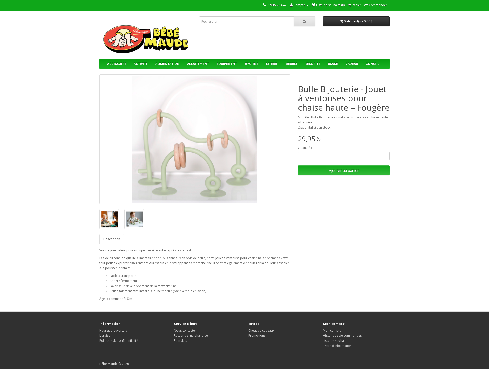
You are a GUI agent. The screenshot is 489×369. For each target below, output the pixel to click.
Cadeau (352, 64)
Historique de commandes (342, 335)
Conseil (372, 64)
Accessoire (116, 64)
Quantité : (305, 148)
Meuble (291, 64)
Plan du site (182, 340)
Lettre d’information (337, 346)
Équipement (226, 64)
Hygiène (252, 64)
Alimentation (167, 64)
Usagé (333, 64)
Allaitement (198, 64)
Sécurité (312, 64)
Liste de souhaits (335, 340)
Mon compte (332, 330)
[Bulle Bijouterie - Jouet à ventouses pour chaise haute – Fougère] (194, 139)
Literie (272, 64)
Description (111, 239)
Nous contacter (185, 330)
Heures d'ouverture (113, 330)
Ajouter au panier (344, 170)
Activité (141, 64)
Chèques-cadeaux (261, 330)
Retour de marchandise (191, 335)
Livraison (105, 335)
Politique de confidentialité (118, 340)
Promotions (256, 335)
